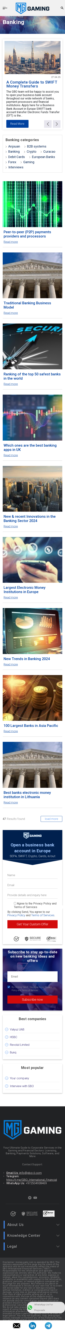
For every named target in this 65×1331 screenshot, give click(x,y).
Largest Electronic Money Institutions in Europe (25, 589)
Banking (14, 151)
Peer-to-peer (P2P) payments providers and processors (27, 234)
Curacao (49, 151)
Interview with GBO (22, 1086)
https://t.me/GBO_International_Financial (31, 1180)
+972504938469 (36, 1183)
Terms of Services (42, 915)
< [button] (48, 124)
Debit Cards (16, 157)
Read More (17, 123)
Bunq (13, 1052)
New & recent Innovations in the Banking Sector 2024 (30, 518)
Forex (12, 162)
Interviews (15, 167)
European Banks (43, 157)
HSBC (13, 1037)
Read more (11, 242)
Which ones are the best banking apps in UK (30, 447)
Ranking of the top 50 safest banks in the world (32, 376)
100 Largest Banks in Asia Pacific (31, 725)
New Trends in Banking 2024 (27, 659)
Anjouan (14, 146)
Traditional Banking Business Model (27, 305)
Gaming (28, 162)
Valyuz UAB (17, 1029)
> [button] (56, 124)
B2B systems (36, 146)
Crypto (31, 151)
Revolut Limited (19, 1044)
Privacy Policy (16, 915)
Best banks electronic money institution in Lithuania (27, 794)
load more (51, 819)
